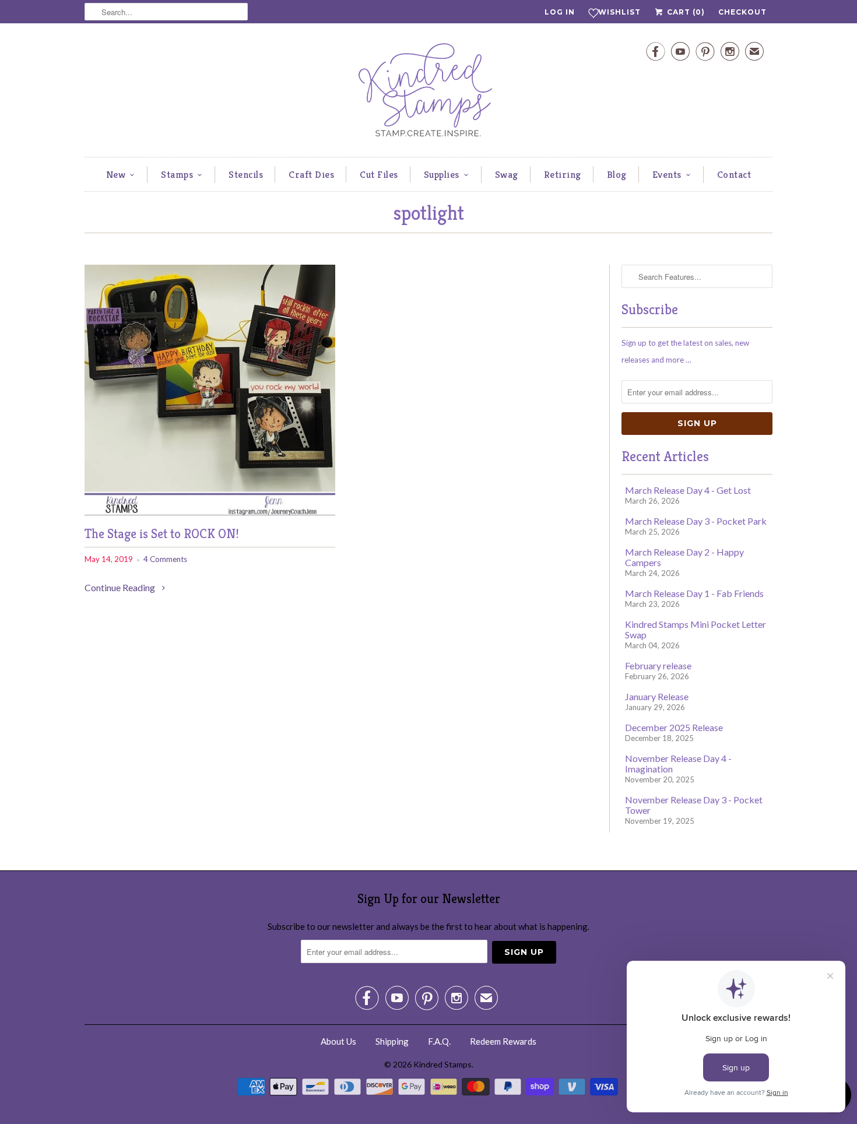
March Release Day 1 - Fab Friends (694, 593)
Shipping (392, 1041)
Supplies (441, 174)
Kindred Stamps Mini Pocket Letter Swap (695, 629)
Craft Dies (311, 174)
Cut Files (379, 174)
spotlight (428, 213)
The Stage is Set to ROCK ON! (162, 534)
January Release (657, 696)
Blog (617, 174)
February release (658, 665)
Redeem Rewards (503, 1041)
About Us (338, 1041)
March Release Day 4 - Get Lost (688, 490)
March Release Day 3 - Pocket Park (696, 520)
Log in (560, 12)
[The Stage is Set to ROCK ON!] (210, 511)
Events (667, 174)
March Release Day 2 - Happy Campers (684, 557)
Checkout (742, 12)
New (116, 174)
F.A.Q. (439, 1041)
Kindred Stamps (442, 1064)
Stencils (246, 174)
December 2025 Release (674, 727)
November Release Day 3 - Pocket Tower (694, 805)
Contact (734, 174)
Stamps (177, 174)
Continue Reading (121, 587)
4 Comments (165, 559)
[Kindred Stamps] (428, 93)
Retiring (562, 174)
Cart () (685, 12)
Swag (506, 174)
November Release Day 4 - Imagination (678, 763)
